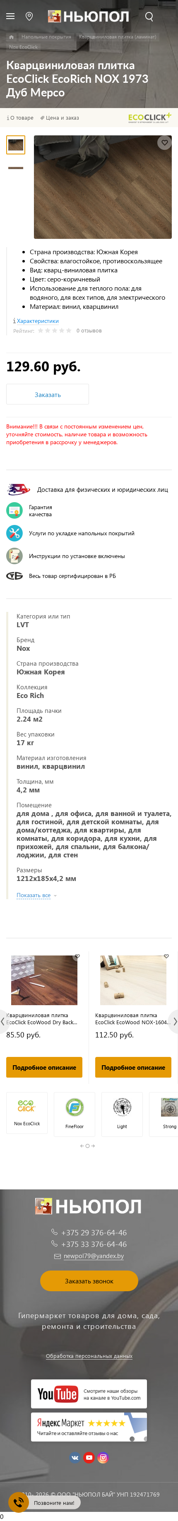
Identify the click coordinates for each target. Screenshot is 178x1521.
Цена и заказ (62, 117)
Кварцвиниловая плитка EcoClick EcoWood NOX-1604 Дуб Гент (131, 1018)
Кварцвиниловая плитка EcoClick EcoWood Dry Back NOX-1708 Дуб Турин (39, 1018)
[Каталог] (11, 37)
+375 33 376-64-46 (94, 1244)
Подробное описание (44, 1067)
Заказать (48, 394)
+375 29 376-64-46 (94, 1232)
